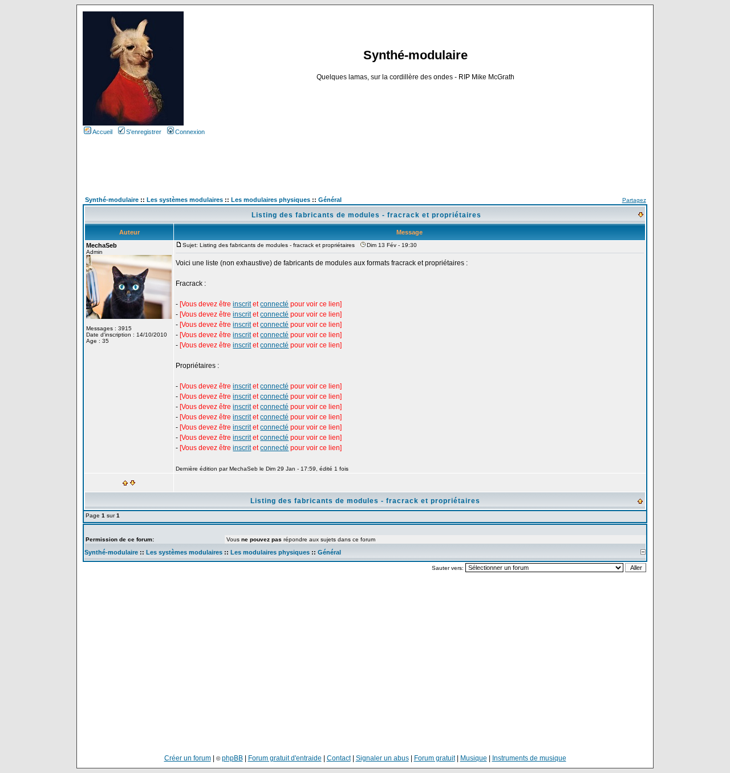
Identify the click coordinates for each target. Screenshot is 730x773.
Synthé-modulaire (111, 552)
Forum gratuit (434, 758)
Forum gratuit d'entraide (285, 758)
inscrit (242, 304)
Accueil (102, 131)
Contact (339, 758)
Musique (473, 758)
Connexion (190, 131)
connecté (274, 304)
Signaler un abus (382, 758)
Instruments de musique (529, 758)
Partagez (634, 200)
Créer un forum (187, 758)
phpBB (232, 758)
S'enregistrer (143, 131)
